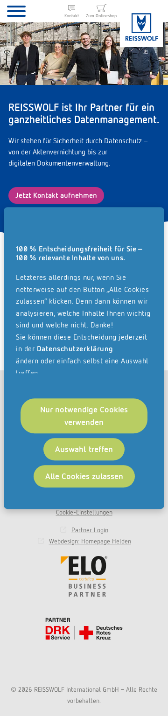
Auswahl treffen (84, 449)
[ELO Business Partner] (84, 576)
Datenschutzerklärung (75, 349)
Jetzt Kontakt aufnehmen (56, 195)
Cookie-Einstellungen (84, 512)
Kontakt (71, 15)
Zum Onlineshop (101, 15)
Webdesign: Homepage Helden (90, 541)
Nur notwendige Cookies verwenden (84, 415)
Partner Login (89, 530)
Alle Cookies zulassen (84, 476)
